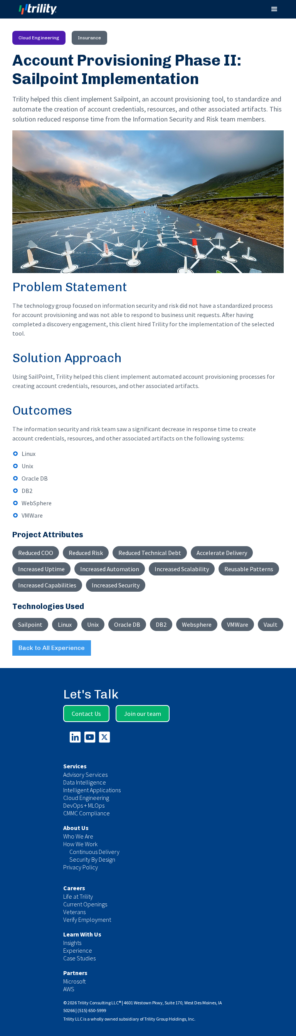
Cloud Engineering (86, 797)
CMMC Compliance (86, 813)
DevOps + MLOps (83, 805)
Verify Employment (87, 919)
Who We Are (78, 836)
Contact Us (86, 713)
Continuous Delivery (94, 851)
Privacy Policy (80, 867)
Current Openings (85, 904)
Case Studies (79, 958)
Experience (77, 950)
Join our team (142, 713)
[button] (274, 9)
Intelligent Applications (92, 790)
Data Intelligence (84, 782)
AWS (68, 989)
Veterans (74, 912)
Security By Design (92, 859)
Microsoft (74, 981)
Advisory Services (85, 774)
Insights (72, 943)
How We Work (80, 844)
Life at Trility (78, 896)
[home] (44, 9)
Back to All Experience (51, 647)
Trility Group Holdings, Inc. (169, 1019)
